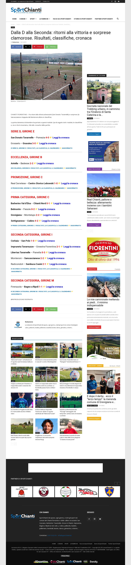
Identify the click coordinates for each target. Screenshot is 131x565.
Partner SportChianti (104, 19)
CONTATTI (38, 1)
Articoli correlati (17, 338)
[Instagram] (115, 1)
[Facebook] (111, 1)
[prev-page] (12, 444)
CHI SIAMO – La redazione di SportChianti (22, 1)
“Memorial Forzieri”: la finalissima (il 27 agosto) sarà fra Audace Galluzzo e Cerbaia (22, 362)
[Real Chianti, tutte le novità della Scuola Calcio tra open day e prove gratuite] (22, 426)
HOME (14, 19)
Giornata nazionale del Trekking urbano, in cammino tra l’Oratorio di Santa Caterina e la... (103, 110)
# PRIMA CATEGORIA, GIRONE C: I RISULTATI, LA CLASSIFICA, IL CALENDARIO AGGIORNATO (46, 225)
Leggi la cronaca (61, 137)
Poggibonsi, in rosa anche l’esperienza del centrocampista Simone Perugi (44, 437)
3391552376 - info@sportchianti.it (59, 535)
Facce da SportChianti (62, 19)
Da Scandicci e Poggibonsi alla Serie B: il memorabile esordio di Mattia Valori (21, 411)
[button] (117, 19)
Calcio (18, 24)
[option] (21, 493)
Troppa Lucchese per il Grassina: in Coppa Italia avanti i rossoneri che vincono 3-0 (21, 386)
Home (12, 24)
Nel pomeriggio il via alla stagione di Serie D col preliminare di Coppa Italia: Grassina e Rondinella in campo (71, 386)
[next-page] (15, 444)
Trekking (90, 118)
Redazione (15, 42)
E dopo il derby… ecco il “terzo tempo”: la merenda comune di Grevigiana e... (101, 399)
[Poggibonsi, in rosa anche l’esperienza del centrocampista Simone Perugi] (46, 426)
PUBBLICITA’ (46, 1)
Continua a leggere (94, 134)
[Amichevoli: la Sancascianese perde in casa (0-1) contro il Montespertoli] (46, 350)
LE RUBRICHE (43, 19)
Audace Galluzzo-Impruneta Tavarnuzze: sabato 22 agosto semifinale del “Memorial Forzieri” (45, 411)
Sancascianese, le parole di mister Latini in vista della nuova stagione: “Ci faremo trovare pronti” (70, 437)
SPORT (32, 19)
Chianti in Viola (116, 169)
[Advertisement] (83, 10)
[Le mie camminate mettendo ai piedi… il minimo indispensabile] (103, 285)
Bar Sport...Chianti (115, 366)
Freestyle (117, 269)
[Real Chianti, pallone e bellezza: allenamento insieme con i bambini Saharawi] (103, 185)
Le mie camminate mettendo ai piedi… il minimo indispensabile (103, 302)
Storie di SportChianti (83, 19)
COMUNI (22, 19)
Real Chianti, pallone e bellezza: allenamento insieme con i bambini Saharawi (99, 204)
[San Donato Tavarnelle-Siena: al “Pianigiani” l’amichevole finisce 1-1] (71, 350)
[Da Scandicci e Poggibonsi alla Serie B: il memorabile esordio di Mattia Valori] (22, 400)
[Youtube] (118, 1)
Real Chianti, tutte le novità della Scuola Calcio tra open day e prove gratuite (21, 437)
